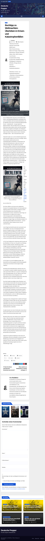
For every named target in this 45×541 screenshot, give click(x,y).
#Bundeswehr (12, 52)
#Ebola (10, 54)
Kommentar (4, 429)
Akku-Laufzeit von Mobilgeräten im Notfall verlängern (21, 368)
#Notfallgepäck (12, 61)
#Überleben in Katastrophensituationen (14, 67)
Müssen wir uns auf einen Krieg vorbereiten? (32, 519)
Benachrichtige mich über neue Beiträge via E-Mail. (14, 480)
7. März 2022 (28, 522)
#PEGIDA (11, 63)
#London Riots (12, 59)
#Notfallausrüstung (20, 59)
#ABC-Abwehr (20, 41)
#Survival (11, 64)
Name (3, 453)
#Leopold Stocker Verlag (14, 57)
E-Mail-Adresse (5, 460)
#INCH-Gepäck (19, 54)
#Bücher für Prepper (13, 50)
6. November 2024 (7, 522)
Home (33, 538)
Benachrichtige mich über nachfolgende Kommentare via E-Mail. (14, 477)
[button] (40, 16)
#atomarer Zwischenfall (14, 45)
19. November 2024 (29, 509)
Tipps (6, 22)
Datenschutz (37, 538)
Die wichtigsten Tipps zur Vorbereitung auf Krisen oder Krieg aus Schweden (11, 507)
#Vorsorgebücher (13, 78)
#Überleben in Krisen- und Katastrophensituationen (14, 72)
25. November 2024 (7, 509)
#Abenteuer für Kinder (14, 43)
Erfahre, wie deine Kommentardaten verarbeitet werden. (13, 488)
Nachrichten (27, 504)
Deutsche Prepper (8, 530)
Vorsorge (5, 504)
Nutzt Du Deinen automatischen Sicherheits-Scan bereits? (9, 368)
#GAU (14, 54)
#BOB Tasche (12, 47)
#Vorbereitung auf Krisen (14, 77)
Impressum (42, 538)
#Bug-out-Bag (21, 50)
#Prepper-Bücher (17, 63)
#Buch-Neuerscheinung (14, 49)
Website (3, 467)
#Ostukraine (18, 61)
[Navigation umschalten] (21, 16)
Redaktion (13, 40)
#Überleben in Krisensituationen (16, 75)
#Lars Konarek (12, 56)
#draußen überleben (20, 52)
